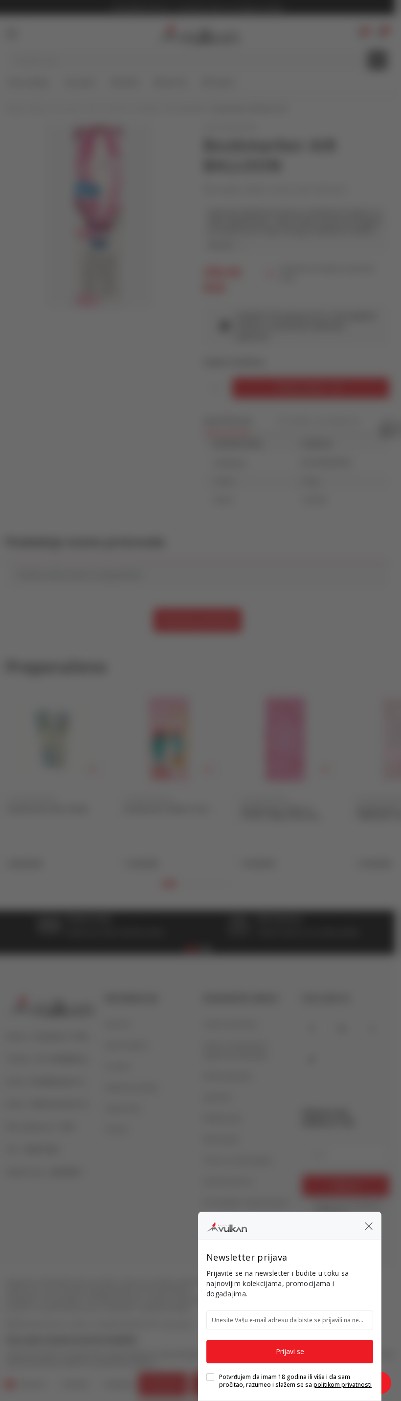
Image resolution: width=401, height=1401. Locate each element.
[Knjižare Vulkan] (226, 1225)
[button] (369, 1226)
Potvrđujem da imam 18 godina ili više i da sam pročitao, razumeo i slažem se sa (295, 1381)
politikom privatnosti (342, 1384)
